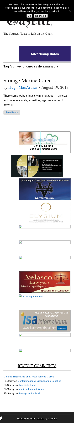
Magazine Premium (26, 418)
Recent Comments (37, 365)
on (16, 376)
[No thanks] (69, 10)
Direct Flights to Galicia (41, 376)
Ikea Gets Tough (27, 385)
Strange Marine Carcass (29, 80)
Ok (29, 15)
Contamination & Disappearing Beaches (39, 381)
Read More (12, 112)
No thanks (40, 15)
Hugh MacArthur (22, 87)
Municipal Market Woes (31, 389)
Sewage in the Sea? (29, 393)
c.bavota (52, 418)
